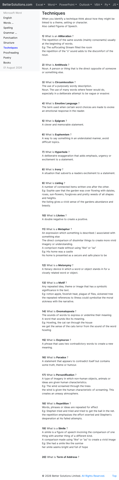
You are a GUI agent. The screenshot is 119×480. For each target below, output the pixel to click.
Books (7, 62)
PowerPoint (67, 4)
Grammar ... (10, 32)
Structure (8, 42)
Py (106, 4)
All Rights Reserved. (93, 475)
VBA (97, 4)
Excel (39, 4)
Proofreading (11, 52)
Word (51, 4)
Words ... (8, 22)
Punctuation (10, 37)
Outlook (84, 4)
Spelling (8, 27)
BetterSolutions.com (17, 4)
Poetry (7, 57)
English (7, 17)
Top (114, 475)
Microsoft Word (12, 12)
